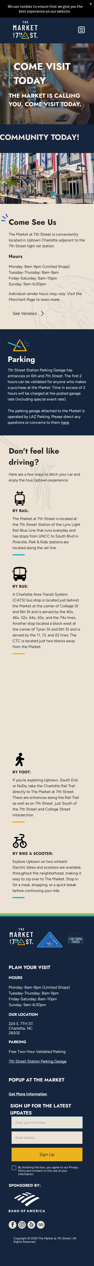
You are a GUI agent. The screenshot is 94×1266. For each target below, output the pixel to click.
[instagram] (22, 1225)
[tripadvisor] (41, 1225)
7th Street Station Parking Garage (38, 1061)
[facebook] (12, 1225)
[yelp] (31, 1225)
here (65, 422)
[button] (81, 30)
